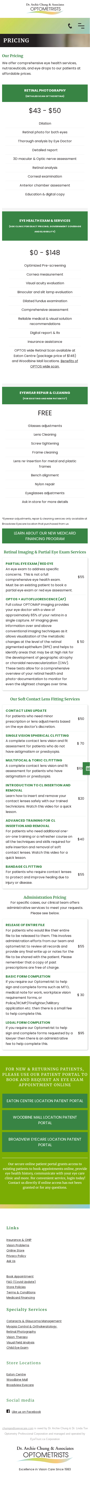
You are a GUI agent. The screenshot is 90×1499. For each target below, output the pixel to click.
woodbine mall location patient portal (45, 1120)
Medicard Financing (20, 1298)
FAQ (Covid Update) (21, 1282)
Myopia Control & (19, 1326)
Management (51, 1321)
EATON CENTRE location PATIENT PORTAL (45, 1100)
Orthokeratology (45, 1326)
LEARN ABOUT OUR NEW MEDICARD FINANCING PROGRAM (45, 536)
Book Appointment (20, 1276)
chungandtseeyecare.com (17, 1428)
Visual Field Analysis (20, 1342)
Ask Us (10, 1261)
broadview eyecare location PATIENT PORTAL (45, 1142)
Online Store (15, 1250)
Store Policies (16, 1287)
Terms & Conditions (20, 1292)
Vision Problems (17, 1245)
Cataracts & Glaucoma (23, 1321)
